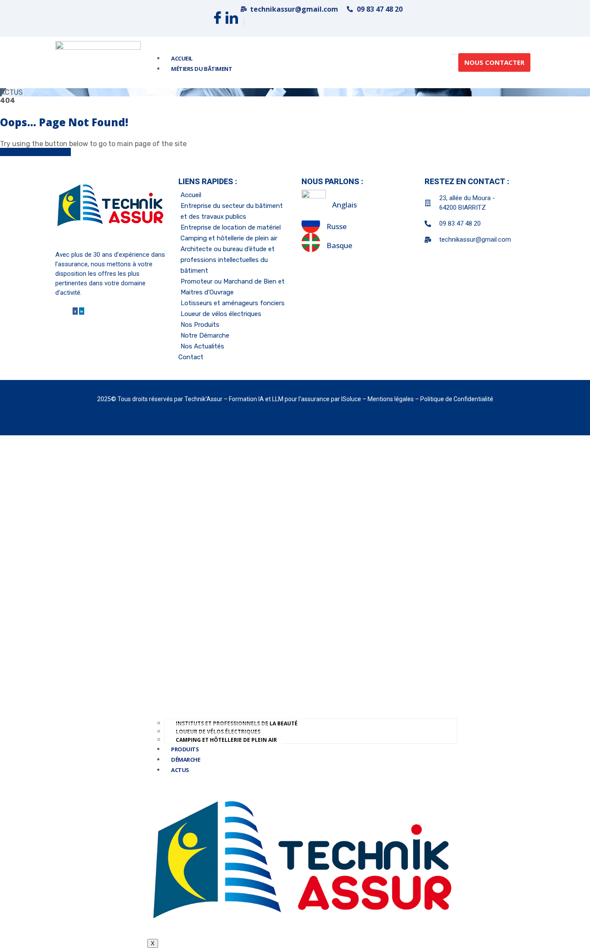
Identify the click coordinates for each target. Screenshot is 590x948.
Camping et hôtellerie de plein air (226, 740)
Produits (185, 749)
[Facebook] (217, 22)
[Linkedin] (231, 22)
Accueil (182, 58)
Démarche (185, 759)
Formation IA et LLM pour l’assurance (280, 399)
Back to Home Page (38, 152)
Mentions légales (391, 399)
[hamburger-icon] (453, 54)
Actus (180, 770)
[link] (98, 62)
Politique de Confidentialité (456, 399)
